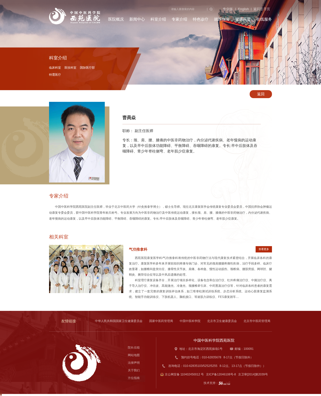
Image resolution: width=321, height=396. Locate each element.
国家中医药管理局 (161, 321)
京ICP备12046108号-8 (221, 374)
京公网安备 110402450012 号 (184, 374)
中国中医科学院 (190, 321)
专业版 (220, 28)
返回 (261, 94)
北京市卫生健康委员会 (222, 321)
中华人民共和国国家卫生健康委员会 (118, 321)
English (236, 28)
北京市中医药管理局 (257, 321)
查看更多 (264, 249)
